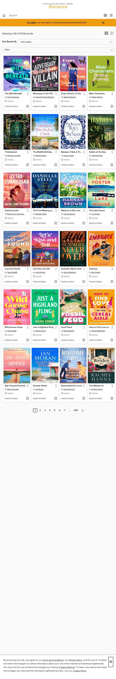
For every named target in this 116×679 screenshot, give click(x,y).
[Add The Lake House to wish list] (112, 223)
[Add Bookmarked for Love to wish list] (83, 398)
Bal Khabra (96, 272)
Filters (7, 50)
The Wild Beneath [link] (13, 93)
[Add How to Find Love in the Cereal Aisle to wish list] (112, 340)
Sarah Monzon (69, 389)
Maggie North (69, 331)
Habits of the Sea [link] (97, 152)
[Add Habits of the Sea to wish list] (112, 165)
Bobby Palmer (97, 97)
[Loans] (105, 16)
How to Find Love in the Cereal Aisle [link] (100, 327)
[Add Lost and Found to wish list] (27, 282)
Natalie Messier (70, 97)
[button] (106, 34)
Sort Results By (9, 41)
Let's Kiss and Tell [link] (41, 269)
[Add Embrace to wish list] (112, 282)
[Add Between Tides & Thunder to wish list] (83, 165)
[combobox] (52, 15)
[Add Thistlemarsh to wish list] (27, 165)
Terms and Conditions (53, 660)
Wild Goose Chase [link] (13, 327)
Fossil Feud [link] (66, 327)
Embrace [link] (93, 269)
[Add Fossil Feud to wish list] (83, 340)
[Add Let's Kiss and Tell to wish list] (55, 282)
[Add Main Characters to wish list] (112, 106)
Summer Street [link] (40, 386)
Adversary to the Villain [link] (43, 93)
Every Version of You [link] (71, 93)
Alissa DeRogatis (98, 331)
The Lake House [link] (97, 210)
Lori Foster (96, 214)
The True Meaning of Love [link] (43, 210)
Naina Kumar (40, 331)
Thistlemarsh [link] (11, 152)
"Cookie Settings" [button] (66, 667)
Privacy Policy (75, 660)
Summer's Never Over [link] (71, 269)
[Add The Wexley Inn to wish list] (112, 398)
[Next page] (82, 410)
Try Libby (31, 22)
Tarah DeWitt (12, 272)
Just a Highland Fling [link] (43, 327)
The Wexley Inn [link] (96, 386)
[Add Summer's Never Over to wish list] (83, 282)
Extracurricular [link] (12, 210)
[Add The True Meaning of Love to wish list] (55, 223)
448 (76, 410)
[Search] (4, 15)
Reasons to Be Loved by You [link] (72, 210)
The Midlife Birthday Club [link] (43, 152)
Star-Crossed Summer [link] (15, 386)
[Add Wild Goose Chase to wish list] (27, 340)
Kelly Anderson (13, 97)
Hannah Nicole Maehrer (44, 97)
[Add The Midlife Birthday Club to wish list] (55, 165)
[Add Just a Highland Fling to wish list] (55, 340)
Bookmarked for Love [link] (71, 386)
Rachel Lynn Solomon (15, 214)
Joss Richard (40, 272)
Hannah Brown (69, 214)
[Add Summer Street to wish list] (55, 398)
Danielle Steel (40, 214)
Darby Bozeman (70, 272)
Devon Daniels (13, 389)
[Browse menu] (111, 15)
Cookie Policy (79, 670)
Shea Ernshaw (97, 156)
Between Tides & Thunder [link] (72, 152)
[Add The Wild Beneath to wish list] (27, 106)
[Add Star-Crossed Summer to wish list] (27, 398)
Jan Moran (39, 389)
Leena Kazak (69, 156)
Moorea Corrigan (14, 156)
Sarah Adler (12, 331)
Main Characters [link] (97, 93)
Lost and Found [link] (12, 269)
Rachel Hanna (40, 156)
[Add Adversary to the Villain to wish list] (55, 106)
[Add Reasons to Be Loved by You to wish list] (83, 223)
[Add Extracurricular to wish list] (27, 223)
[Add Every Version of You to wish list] (83, 106)
